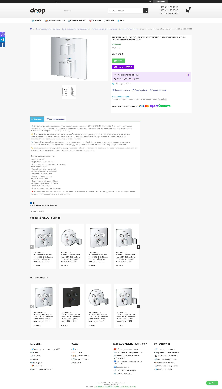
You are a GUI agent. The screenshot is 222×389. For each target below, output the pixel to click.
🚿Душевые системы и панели (167, 352)
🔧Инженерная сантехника (41, 369)
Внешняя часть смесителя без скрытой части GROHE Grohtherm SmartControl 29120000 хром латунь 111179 (70, 256)
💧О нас (120, 20)
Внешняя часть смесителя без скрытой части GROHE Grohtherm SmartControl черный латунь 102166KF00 (70, 316)
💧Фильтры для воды (163, 369)
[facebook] (31, 203)
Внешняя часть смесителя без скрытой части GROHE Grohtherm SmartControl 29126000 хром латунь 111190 (43, 256)
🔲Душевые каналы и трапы (166, 356)
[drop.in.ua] (38, 10)
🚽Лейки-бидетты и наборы (125, 370)
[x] (33, 203)
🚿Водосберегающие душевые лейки (128, 352)
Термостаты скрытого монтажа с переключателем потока (115, 29)
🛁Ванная (35, 352)
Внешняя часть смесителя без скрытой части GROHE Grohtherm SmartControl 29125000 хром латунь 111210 (125, 256)
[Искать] (145, 10)
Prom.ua (121, 383)
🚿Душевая (35, 356)
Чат (214, 383)
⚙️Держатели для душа (123, 373)
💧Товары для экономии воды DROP (45, 349)
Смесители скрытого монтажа (48, 29)
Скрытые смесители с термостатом (76, 29)
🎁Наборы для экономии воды (126, 349)
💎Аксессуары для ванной (165, 349)
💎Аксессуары (36, 362)
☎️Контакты (95, 20)
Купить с (120, 67)
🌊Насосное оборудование (166, 359)
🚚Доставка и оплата (55, 20)
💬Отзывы (109, 20)
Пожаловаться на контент (103, 387)
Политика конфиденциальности (125, 387)
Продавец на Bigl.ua (111, 385)
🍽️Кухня (34, 359)
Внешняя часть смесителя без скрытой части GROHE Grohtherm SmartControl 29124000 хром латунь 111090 (98, 256)
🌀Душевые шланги (121, 367)
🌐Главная (36, 20)
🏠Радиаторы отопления (165, 362)
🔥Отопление (36, 366)
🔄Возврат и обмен (77, 20)
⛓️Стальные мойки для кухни (166, 366)
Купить (119, 61)
